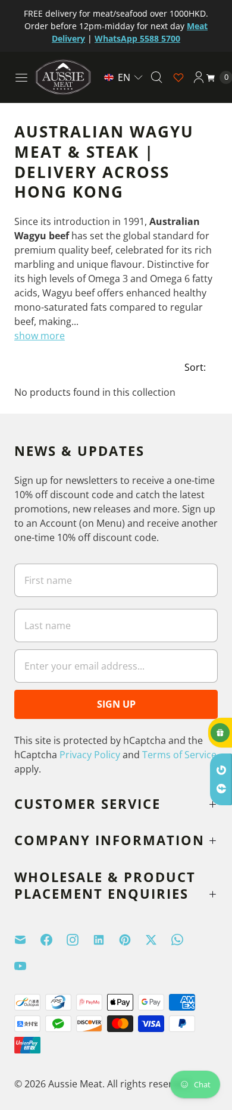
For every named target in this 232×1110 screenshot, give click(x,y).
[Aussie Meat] (63, 77)
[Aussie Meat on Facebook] (53, 940)
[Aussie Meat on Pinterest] (132, 940)
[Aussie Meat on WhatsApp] (184, 940)
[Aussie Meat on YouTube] (27, 966)
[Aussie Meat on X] (158, 940)
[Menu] (21, 77)
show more (39, 335)
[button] (123, 77)
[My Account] (199, 77)
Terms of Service (179, 754)
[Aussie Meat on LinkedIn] (106, 940)
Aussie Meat (75, 1083)
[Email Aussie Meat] (27, 940)
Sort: (191, 367)
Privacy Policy (89, 754)
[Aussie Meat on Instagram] (80, 940)
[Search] (156, 77)
